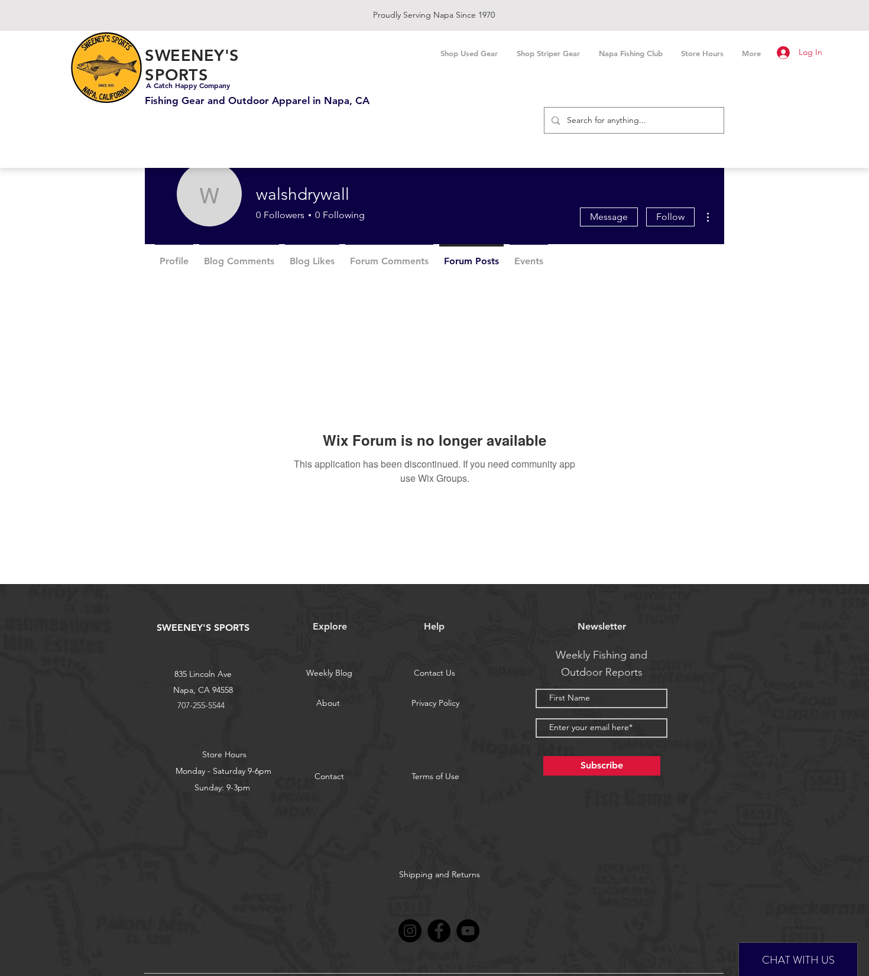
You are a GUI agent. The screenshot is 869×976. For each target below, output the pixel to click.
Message (609, 216)
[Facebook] (438, 930)
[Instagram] (409, 930)
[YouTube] (467, 930)
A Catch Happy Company (188, 85)
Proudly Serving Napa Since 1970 (434, 14)
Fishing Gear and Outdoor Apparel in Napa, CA (257, 100)
